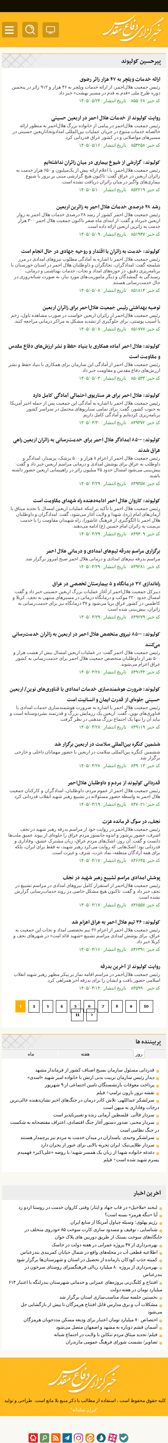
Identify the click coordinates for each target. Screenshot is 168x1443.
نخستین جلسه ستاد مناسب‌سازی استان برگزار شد (108, 1297)
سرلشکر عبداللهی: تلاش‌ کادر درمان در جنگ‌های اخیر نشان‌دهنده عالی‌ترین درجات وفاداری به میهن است (84, 1103)
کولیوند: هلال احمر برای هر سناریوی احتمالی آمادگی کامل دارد (96, 395)
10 (146, 1006)
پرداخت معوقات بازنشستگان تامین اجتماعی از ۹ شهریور (99, 1085)
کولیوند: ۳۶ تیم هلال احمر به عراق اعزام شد (115, 922)
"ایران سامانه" (84, 1410)
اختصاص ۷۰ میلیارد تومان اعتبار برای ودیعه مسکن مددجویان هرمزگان (90, 1319)
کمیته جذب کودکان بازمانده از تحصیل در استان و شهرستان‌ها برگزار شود (86, 1259)
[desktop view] (51, 31)
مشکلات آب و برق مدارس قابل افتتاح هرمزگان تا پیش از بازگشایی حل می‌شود (91, 1308)
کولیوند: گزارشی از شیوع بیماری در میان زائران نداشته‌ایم (102, 162)
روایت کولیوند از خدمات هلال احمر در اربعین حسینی (105, 118)
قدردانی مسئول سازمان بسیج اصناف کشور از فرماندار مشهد (94, 1070)
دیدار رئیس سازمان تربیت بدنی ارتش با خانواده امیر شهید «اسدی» (90, 1077)
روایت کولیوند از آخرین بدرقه (130, 966)
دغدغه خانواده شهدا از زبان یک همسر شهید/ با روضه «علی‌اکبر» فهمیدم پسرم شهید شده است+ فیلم (88, 1156)
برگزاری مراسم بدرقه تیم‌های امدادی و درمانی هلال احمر (103, 551)
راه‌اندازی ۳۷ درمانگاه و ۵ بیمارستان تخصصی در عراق (106, 583)
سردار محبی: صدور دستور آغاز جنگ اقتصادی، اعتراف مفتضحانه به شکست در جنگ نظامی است (84, 1126)
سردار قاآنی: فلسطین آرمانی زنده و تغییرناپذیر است (103, 1115)
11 (77, 1015)
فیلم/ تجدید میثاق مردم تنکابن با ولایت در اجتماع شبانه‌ (105, 1334)
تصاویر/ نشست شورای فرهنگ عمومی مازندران (111, 1342)
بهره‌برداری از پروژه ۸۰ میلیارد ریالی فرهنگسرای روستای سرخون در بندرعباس (93, 1270)
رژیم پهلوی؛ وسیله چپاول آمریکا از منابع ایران (113, 1222)
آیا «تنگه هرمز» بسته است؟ (129, 1214)
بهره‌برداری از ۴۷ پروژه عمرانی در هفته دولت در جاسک (104, 1245)
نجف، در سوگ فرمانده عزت (131, 821)
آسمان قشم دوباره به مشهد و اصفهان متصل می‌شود (106, 1327)
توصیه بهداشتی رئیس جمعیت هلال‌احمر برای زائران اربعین (101, 307)
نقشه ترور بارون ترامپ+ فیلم (125, 1092)
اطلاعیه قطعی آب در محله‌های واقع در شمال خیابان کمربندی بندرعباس (88, 1252)
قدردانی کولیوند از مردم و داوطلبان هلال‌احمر (113, 782)
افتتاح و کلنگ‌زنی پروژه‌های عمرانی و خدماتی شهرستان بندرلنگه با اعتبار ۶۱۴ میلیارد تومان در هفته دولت (85, 1286)
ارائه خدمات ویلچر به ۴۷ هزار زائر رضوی (120, 79)
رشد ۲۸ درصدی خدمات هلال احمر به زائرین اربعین (108, 207)
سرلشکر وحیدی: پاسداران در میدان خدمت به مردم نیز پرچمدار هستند (87, 1137)
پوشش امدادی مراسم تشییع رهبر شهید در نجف (111, 877)
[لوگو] (133, 42)
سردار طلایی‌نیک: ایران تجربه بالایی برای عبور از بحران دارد (97, 1145)
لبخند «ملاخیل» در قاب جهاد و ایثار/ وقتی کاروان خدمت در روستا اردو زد (87, 1207)
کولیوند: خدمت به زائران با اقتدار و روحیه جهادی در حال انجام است (90, 251)
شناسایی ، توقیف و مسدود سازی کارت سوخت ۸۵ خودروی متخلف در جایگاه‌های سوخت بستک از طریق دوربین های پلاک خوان (93, 1233)
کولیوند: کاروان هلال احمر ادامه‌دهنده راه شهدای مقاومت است (96, 500)
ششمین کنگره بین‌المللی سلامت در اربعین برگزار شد (107, 744)
